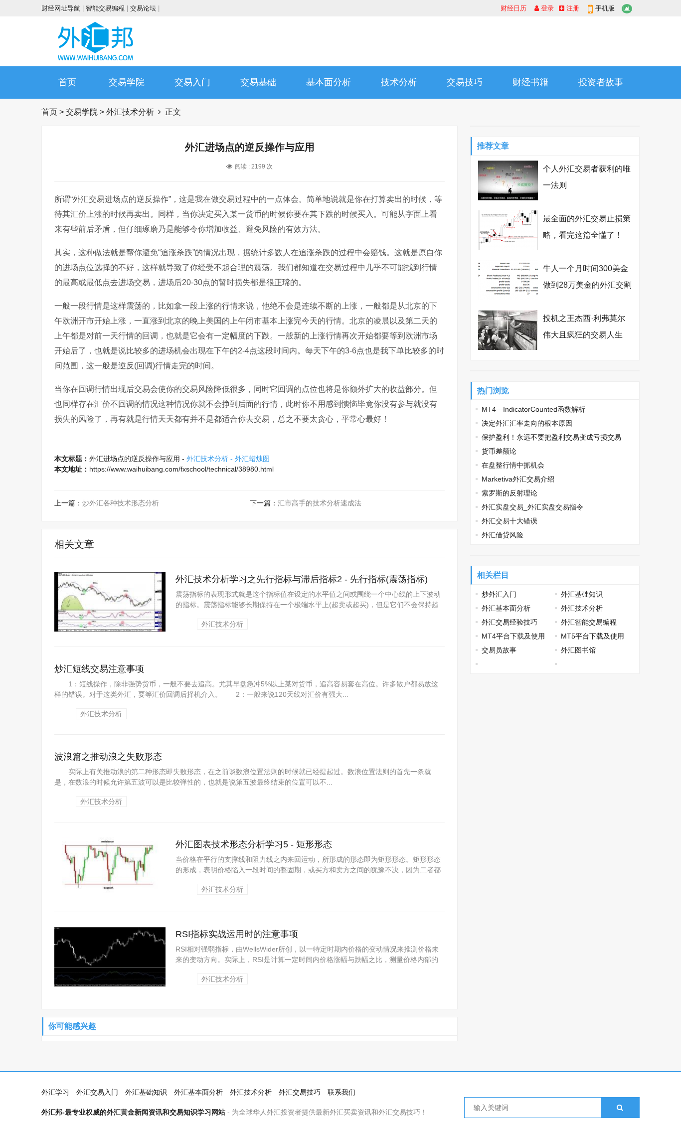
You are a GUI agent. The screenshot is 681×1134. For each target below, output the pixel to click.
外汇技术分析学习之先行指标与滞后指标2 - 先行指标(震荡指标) (301, 579)
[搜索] (620, 1108)
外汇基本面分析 (506, 608)
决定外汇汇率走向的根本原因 (527, 423)
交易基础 (258, 82)
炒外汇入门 (499, 594)
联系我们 (341, 1092)
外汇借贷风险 (502, 535)
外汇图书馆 (578, 650)
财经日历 (513, 8)
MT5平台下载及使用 (592, 636)
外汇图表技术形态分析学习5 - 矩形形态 (253, 844)
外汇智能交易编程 (589, 622)
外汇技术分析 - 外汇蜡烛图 (228, 459)
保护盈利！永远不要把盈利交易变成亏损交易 (551, 437)
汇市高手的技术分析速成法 (319, 503)
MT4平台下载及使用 (513, 636)
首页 (67, 82)
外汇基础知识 (582, 594)
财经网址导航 (60, 8)
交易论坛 (143, 8)
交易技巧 (465, 82)
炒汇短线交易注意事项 (99, 669)
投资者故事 (600, 82)
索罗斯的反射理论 (509, 493)
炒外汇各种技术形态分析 (120, 503)
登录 (546, 8)
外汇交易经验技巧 (509, 622)
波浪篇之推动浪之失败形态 (108, 757)
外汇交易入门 (97, 1092)
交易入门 (192, 82)
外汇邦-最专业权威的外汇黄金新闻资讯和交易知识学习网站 (133, 1112)
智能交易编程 (105, 8)
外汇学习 (55, 1092)
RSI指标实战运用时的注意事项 (236, 934)
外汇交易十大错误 (509, 521)
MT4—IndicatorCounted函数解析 (533, 409)
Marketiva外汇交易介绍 (518, 479)
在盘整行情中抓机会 (513, 465)
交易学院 (127, 82)
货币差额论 (499, 451)
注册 (571, 8)
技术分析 (399, 82)
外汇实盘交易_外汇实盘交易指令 (532, 507)
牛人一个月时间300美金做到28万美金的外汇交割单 (587, 285)
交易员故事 (499, 650)
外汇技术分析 (130, 112)
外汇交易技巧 (300, 1092)
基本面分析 (328, 82)
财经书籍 (530, 82)
